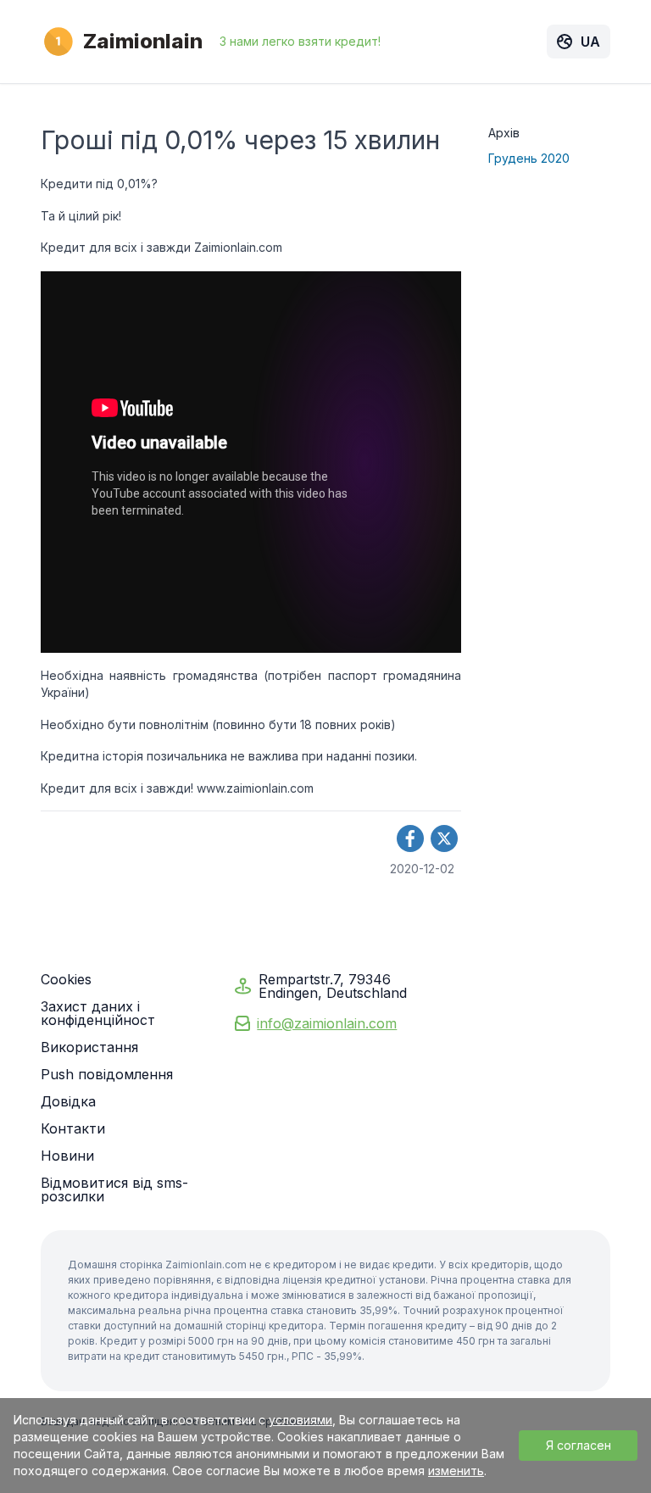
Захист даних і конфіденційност (98, 1013)
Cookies (66, 979)
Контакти (73, 1128)
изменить (456, 1470)
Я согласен (578, 1445)
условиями (300, 1419)
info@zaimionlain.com (327, 1023)
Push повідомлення (107, 1074)
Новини (67, 1155)
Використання (89, 1047)
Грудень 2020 (529, 158)
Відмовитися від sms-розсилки (114, 1189)
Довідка (68, 1101)
